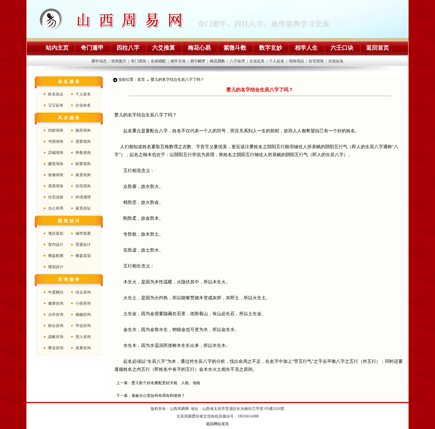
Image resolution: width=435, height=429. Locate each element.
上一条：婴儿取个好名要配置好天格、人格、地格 (158, 383)
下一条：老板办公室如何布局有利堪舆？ (150, 395)
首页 (141, 79)
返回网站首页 (217, 424)
